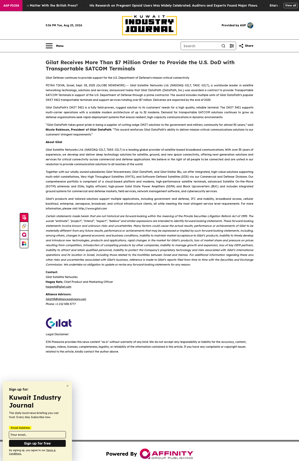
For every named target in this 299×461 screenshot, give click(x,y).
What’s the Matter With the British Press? (45, 5)
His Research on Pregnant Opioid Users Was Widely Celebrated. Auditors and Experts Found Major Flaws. (173, 5)
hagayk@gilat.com (58, 286)
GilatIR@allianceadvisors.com (66, 299)
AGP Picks (11, 5)
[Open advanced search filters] (232, 46)
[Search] (223, 46)
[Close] (67, 385)
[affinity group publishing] (24, 235)
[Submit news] (24, 217)
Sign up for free (37, 443)
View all (290, 5)
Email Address (20, 428)
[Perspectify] (24, 226)
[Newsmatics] (24, 243)
